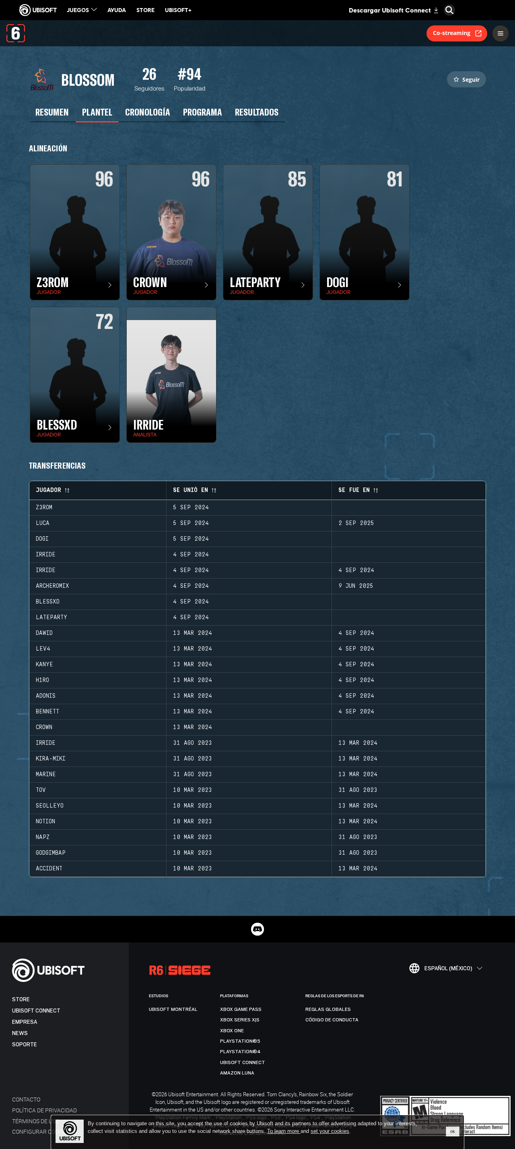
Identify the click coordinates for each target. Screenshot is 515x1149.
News (20, 1033)
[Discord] (257, 929)
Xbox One (232, 1030)
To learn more (284, 1131)
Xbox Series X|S (240, 1020)
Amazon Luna (237, 1073)
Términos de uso (35, 1121)
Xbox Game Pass (241, 1009)
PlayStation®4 (240, 1051)
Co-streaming (451, 33)
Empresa (24, 1022)
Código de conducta (331, 1020)
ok (452, 1131)
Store (21, 999)
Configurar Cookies (41, 1131)
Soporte (24, 1045)
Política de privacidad (44, 1110)
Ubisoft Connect (36, 1011)
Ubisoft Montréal (173, 1009)
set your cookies (330, 1131)
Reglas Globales (328, 1009)
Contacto (26, 1099)
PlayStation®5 (240, 1041)
